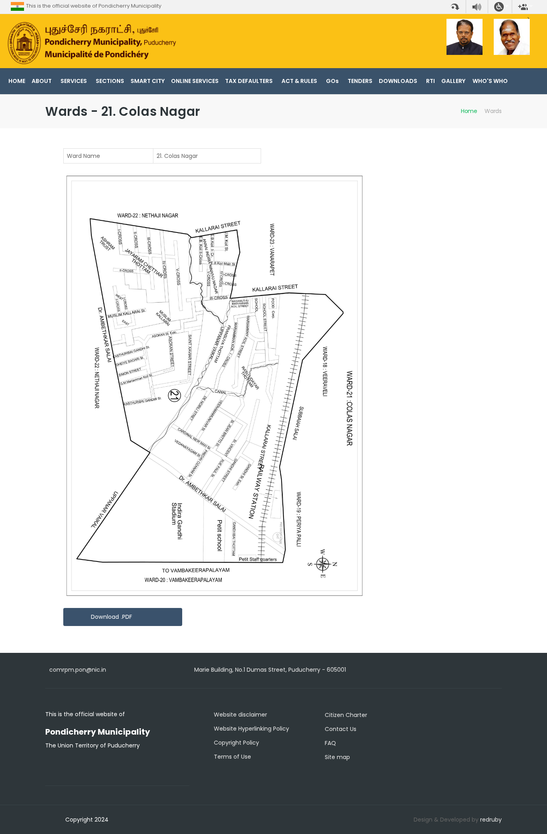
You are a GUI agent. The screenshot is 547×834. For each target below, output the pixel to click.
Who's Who (490, 81)
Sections (110, 81)
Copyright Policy (236, 743)
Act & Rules (299, 81)
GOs (332, 81)
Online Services (195, 81)
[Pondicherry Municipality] (91, 42)
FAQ (330, 743)
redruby (491, 820)
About (42, 81)
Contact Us (340, 729)
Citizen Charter (346, 715)
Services (73, 81)
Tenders (360, 81)
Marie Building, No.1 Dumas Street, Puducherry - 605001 (270, 670)
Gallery (453, 81)
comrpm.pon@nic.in (77, 670)
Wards (493, 111)
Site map (337, 757)
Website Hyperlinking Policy (251, 729)
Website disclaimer (240, 715)
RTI (430, 81)
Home (16, 81)
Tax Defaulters (249, 81)
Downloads (398, 81)
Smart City (148, 81)
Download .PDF (112, 617)
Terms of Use (232, 757)
